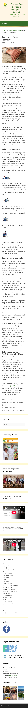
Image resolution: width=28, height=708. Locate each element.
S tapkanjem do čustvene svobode (14, 410)
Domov (4, 30)
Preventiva (7, 402)
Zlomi (4, 405)
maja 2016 (11, 386)
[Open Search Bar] (25, 23)
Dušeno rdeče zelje (10, 408)
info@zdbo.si (13, 675)
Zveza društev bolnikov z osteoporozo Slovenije (16, 8)
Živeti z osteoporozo (14, 30)
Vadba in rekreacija (17, 402)
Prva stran (7, 400)
